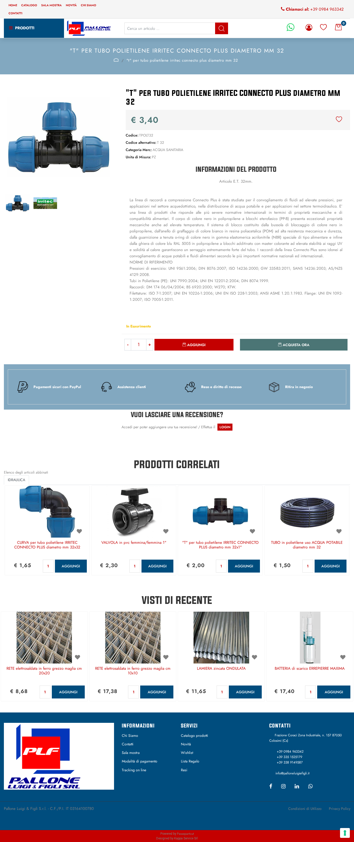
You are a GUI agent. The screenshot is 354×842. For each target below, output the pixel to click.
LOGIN (225, 427)
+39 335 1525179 (289, 756)
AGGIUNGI (71, 566)
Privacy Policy (339, 808)
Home (13, 5)
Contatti (15, 13)
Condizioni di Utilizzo (305, 808)
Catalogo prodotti (194, 735)
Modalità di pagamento (139, 761)
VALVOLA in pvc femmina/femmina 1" (133, 542)
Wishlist (187, 752)
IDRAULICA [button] (16, 479)
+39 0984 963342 (327, 9)
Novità (71, 5)
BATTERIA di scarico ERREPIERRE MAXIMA (310, 668)
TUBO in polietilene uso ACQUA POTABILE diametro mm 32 (307, 545)
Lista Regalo (190, 761)
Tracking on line (134, 770)
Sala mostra (51, 5)
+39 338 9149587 (290, 762)
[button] (221, 28)
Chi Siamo (130, 735)
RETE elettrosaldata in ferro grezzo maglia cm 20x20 (44, 671)
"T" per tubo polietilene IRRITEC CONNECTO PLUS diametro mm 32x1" (220, 545)
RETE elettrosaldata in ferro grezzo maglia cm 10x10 (133, 671)
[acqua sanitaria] (116, 59)
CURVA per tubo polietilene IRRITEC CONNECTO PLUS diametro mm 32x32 (47, 545)
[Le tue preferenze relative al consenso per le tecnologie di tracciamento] (345, 833)
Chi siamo (88, 5)
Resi (184, 770)
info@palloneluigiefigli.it (292, 773)
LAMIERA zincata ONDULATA (221, 668)
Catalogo (29, 5)
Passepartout (185, 833)
